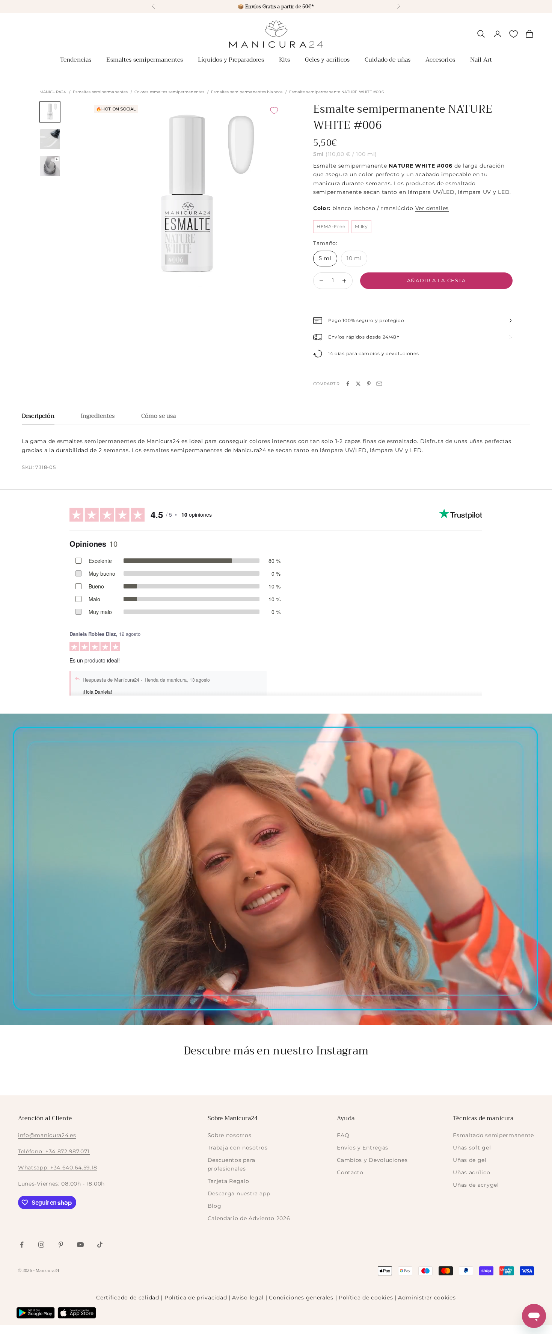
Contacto (350, 1172)
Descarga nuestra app (239, 1193)
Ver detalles (432, 208)
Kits (284, 60)
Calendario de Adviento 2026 (249, 1218)
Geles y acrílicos (327, 60)
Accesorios (440, 60)
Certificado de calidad (127, 1297)
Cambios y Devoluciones (372, 1160)
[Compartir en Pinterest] (369, 384)
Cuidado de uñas (387, 60)
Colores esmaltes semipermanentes (169, 92)
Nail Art (481, 60)
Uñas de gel (470, 1160)
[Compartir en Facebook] (348, 384)
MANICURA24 (52, 92)
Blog (215, 1205)
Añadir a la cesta (436, 280)
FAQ (343, 1135)
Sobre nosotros (230, 1135)
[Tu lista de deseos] (513, 34)
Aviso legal (248, 1297)
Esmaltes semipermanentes (144, 60)
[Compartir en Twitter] (358, 384)
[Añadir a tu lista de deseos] (274, 110)
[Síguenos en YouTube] (80, 1244)
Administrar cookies (426, 1297)
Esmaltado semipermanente (493, 1135)
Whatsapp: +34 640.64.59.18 (57, 1167)
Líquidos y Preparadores (231, 60)
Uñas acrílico (471, 1172)
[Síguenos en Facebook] (22, 1244)
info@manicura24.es (47, 1135)
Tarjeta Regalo (228, 1181)
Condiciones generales (301, 1297)
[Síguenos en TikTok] (100, 1244)
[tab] (38, 418)
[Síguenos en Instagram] (41, 1244)
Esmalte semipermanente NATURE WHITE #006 (336, 92)
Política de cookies (366, 1297)
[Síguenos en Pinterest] (61, 1244)
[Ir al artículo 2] (49, 139)
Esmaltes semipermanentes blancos (246, 92)
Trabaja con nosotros (238, 1147)
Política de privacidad (195, 1297)
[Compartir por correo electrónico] (379, 384)
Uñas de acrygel (476, 1184)
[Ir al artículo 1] (49, 112)
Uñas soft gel (472, 1147)
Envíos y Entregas (362, 1147)
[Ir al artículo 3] (49, 166)
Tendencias (76, 60)
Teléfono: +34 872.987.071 (54, 1151)
